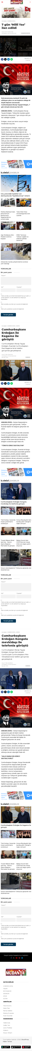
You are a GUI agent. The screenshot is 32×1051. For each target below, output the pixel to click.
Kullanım (5, 1030)
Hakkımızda (6, 1023)
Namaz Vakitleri (7, 1010)
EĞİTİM (5, 998)
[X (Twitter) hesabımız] (13, 958)
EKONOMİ (6, 993)
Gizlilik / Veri (6, 1025)
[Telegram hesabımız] (22, 958)
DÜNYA (28, 357)
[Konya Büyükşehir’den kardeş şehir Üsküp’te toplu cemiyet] (23, 512)
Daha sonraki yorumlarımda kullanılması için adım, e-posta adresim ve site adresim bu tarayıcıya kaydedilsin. (16, 297)
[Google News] (28, 60)
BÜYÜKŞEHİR (7, 991)
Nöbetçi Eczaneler (8, 1013)
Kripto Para (6, 1008)
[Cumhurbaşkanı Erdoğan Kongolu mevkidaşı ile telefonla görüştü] (16, 491)
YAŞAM (5, 988)
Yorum (3, 275)
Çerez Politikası (7, 1028)
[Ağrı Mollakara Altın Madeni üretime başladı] (8, 227)
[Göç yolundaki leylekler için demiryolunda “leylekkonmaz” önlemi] (16, 183)
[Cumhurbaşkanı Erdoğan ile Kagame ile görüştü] (16, 814)
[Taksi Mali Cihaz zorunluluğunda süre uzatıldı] (23, 204)
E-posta (19, 287)
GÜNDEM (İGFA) (25, 33)
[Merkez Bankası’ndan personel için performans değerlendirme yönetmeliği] (8, 204)
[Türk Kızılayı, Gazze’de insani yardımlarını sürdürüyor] (8, 512)
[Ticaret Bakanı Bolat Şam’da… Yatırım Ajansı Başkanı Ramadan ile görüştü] (8, 532)
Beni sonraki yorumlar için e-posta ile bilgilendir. (14, 304)
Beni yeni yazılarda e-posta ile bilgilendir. (12, 309)
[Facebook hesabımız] (11, 958)
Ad (2, 287)
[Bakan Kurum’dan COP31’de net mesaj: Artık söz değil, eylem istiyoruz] (23, 532)
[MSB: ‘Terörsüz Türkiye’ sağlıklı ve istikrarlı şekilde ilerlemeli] (23, 227)
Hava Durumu (7, 1005)
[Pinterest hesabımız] (19, 958)
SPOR (5, 996)
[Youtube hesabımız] (16, 958)
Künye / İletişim (7, 1033)
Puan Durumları (7, 1015)
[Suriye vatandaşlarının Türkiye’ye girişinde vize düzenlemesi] (16, 557)
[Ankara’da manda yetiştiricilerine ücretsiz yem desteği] (16, 251)
